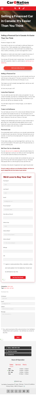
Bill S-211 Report (18, 386)
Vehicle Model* (6, 239)
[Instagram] (20, 391)
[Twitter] (12, 391)
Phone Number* (7, 205)
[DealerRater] (16, 391)
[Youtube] (24, 391)
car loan (12, 288)
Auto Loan (10, 286)
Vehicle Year (6, 222)
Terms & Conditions (29, 384)
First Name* (6, 180)
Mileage (5, 247)
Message (3, 311)
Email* (4, 197)
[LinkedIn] (27, 391)
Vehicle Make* (6, 230)
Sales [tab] (11, 365)
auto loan (6, 288)
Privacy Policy (10, 386)
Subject (3, 306)
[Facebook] (8, 391)
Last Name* (6, 189)
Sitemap (21, 384)
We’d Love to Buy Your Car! (18, 68)
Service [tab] (18, 365)
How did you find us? (8, 214)
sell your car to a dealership (12, 151)
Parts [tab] (24, 365)
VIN (4, 255)
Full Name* (3, 296)
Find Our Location (12, 351)
